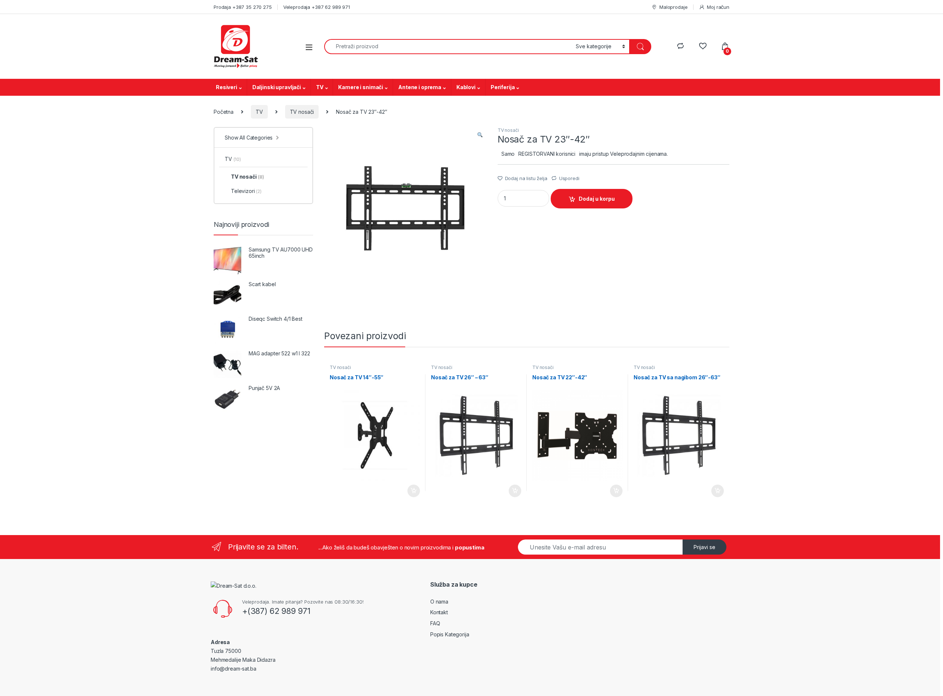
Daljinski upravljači (276, 87)
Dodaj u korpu (597, 199)
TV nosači (302, 112)
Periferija (503, 87)
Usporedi (569, 178)
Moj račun (718, 7)
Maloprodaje (673, 7)
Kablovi (466, 87)
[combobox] (448, 46)
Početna (224, 112)
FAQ (435, 623)
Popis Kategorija (449, 634)
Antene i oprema (419, 87)
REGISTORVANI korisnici (546, 154)
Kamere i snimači (360, 87)
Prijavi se (704, 547)
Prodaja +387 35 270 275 (243, 7)
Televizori (246, 191)
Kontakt (439, 612)
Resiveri (226, 87)
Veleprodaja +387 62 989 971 (316, 7)
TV (319, 87)
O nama (439, 601)
